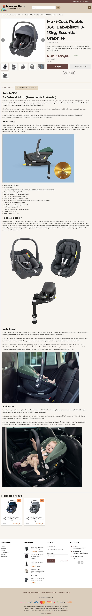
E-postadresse (51, 546)
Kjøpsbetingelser (33, 593)
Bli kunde (3, 548)
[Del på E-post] (73, 73)
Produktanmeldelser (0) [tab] (25, 88)
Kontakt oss (4, 556)
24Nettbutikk (49, 613)
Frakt (25, 593)
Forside (3, 15)
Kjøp (59, 66)
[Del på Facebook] (69, 73)
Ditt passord (50, 553)
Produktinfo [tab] (6, 88)
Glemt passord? (64, 561)
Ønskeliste (81, 66)
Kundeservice (4, 552)
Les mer (66, 610)
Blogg (68, 593)
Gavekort (3, 554)
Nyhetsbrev (61, 593)
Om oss (3, 550)
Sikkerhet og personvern (48, 593)
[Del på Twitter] (65, 73)
